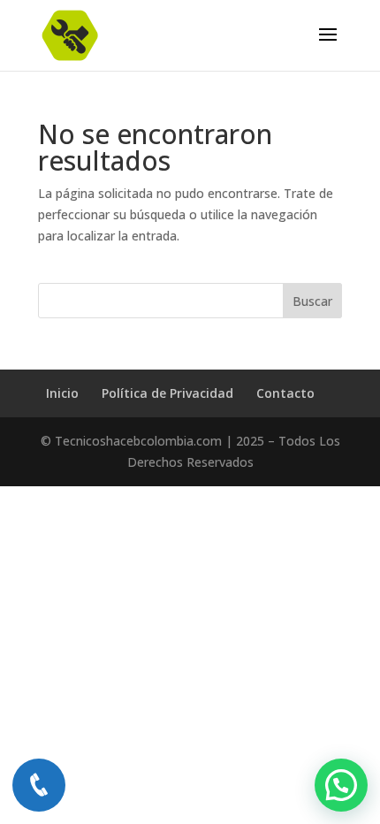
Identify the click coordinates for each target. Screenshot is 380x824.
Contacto (285, 393)
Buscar (312, 301)
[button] (341, 785)
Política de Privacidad (167, 393)
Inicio (62, 393)
